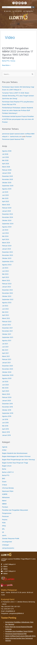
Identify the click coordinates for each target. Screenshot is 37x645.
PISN (3, 522)
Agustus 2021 (6, 340)
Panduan (5, 507)
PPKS (4, 526)
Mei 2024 (5, 236)
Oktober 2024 (6, 220)
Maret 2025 (6, 204)
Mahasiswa (6, 497)
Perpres (4, 519)
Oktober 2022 (6, 296)
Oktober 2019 (6, 410)
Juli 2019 (5, 419)
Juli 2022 (5, 306)
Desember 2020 (7, 366)
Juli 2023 (5, 268)
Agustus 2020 (6, 378)
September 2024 (7, 223)
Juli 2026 (5, 154)
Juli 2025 (5, 192)
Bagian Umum (6, 466)
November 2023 (7, 255)
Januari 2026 (6, 173)
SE (3, 532)
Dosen (4, 481)
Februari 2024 (6, 246)
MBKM (4, 504)
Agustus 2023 (6, 264)
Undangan (5, 545)
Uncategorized (7, 541)
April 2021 (5, 353)
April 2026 (5, 163)
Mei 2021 (5, 350)
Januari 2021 (6, 362)
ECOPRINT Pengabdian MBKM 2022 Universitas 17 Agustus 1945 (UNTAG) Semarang (17, 53)
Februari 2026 (6, 170)
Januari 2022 (6, 325)
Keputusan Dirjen (7, 491)
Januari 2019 (6, 435)
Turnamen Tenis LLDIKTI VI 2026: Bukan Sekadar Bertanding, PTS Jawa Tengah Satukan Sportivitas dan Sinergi (18, 95)
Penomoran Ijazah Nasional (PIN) (16, 634)
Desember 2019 (7, 403)
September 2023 (7, 261)
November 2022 (7, 293)
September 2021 (7, 337)
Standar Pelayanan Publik (10, 538)
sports (4, 535)
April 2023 (5, 277)
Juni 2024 (5, 233)
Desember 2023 (7, 252)
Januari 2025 (6, 211)
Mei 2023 (5, 274)
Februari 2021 (6, 359)
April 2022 (5, 315)
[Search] (33, 7)
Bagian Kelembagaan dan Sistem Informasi (16, 456)
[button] (18, 23)
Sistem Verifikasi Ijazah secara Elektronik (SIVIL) (20, 636)
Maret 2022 (6, 318)
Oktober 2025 (6, 182)
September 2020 (7, 375)
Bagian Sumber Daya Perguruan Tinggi (15, 463)
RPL (3, 529)
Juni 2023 (5, 271)
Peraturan (5, 516)
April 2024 (5, 239)
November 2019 (7, 407)
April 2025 (5, 201)
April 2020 (5, 391)
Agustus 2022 (6, 302)
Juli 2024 (5, 230)
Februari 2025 (6, 208)
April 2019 (5, 429)
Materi (4, 500)
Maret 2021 (6, 356)
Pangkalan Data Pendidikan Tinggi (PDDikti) (19, 631)
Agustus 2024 (6, 227)
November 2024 (7, 217)
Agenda (4, 447)
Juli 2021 (5, 344)
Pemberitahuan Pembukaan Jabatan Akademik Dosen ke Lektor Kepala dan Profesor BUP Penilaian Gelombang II (17, 110)
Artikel (4, 450)
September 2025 (7, 185)
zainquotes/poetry (8, 548)
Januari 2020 (6, 400)
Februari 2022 (6, 321)
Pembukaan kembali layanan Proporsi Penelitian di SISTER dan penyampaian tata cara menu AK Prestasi (18, 119)
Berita (4, 469)
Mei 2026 (5, 160)
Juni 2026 (5, 157)
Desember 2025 (7, 176)
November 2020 (7, 369)
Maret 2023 (6, 280)
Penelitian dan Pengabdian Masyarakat (15, 510)
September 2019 (7, 413)
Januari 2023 (6, 287)
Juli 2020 (5, 381)
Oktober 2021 (6, 334)
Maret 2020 (6, 394)
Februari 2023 (6, 283)
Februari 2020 (6, 397)
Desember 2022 (7, 290)
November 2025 (7, 179)
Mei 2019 (5, 426)
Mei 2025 (5, 198)
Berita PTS (5, 61)
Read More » (6, 65)
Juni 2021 (5, 347)
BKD (3, 478)
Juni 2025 (5, 195)
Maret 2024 (6, 242)
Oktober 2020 (6, 372)
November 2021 (7, 331)
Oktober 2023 (6, 258)
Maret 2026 (6, 167)
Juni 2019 (5, 422)
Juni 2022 (5, 309)
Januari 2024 (6, 249)
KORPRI (4, 494)
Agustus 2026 (6, 151)
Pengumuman (6, 513)
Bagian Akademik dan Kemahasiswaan (14, 453)
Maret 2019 (6, 432)
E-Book (4, 485)
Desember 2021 (7, 328)
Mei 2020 (5, 388)
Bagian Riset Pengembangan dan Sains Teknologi (18, 459)
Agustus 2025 (6, 189)
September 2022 (7, 299)
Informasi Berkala (8, 488)
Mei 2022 (5, 312)
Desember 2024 (7, 214)
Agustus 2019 (6, 416)
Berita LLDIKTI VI (8, 472)
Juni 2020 (5, 385)
